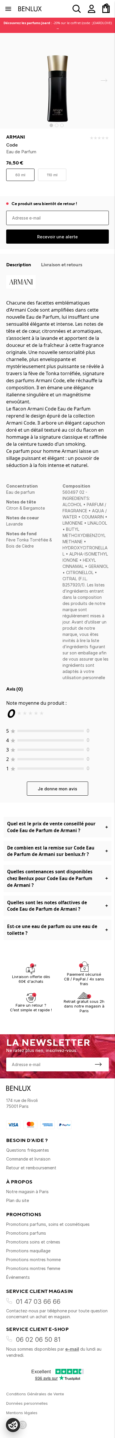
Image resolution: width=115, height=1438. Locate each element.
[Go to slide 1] (51, 125)
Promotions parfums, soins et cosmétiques (48, 1224)
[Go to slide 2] (56, 125)
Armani (15, 137)
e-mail (72, 1348)
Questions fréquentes (27, 1150)
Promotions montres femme (33, 1268)
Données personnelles (27, 1403)
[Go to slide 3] (62, 125)
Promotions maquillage (28, 1250)
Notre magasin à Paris (27, 1191)
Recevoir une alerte (57, 236)
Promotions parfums (26, 1233)
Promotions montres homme (33, 1259)
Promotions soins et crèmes (33, 1241)
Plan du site (17, 1200)
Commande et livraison (28, 1158)
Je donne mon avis (57, 788)
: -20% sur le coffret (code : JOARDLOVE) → (58, 25)
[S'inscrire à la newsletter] (98, 1064)
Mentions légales (21, 1412)
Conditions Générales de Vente (35, 1394)
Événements (18, 1277)
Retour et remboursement (31, 1167)
